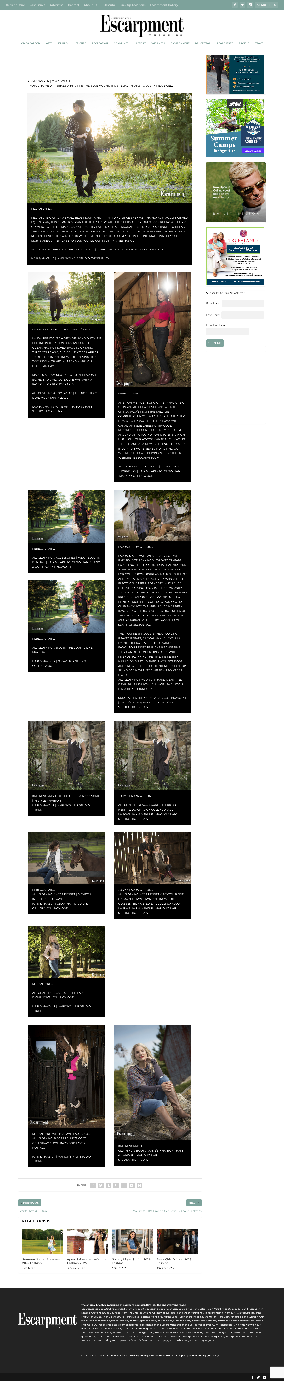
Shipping (181, 1355)
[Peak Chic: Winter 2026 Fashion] (177, 1241)
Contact (73, 5)
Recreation (100, 43)
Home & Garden (29, 43)
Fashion (64, 43)
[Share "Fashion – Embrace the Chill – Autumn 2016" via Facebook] (93, 1185)
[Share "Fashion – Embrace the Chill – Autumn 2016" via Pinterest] (116, 1185)
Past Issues (37, 5)
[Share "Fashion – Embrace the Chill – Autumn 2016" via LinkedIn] (124, 1185)
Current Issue (15, 5)
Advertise (56, 5)
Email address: (216, 325)
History (140, 43)
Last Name (213, 315)
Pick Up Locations (132, 5)
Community (121, 43)
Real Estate (225, 43)
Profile (244, 43)
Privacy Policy (138, 1355)
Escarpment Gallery (164, 5)
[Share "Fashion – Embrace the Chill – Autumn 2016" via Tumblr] (108, 1185)
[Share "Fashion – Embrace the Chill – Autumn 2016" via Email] (132, 1185)
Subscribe (109, 5)
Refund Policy (196, 1355)
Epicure (80, 43)
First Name (213, 303)
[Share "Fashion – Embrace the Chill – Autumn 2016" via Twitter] (101, 1185)
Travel (260, 43)
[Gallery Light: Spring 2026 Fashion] (132, 1241)
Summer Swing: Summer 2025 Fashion (41, 1261)
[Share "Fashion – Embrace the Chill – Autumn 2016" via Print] (139, 1185)
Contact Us (213, 1355)
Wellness (158, 43)
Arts (49, 43)
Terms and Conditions (161, 1355)
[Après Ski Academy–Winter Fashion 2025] (87, 1241)
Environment (180, 43)
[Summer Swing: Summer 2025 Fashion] (42, 1241)
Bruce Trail (203, 43)
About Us (90, 5)
